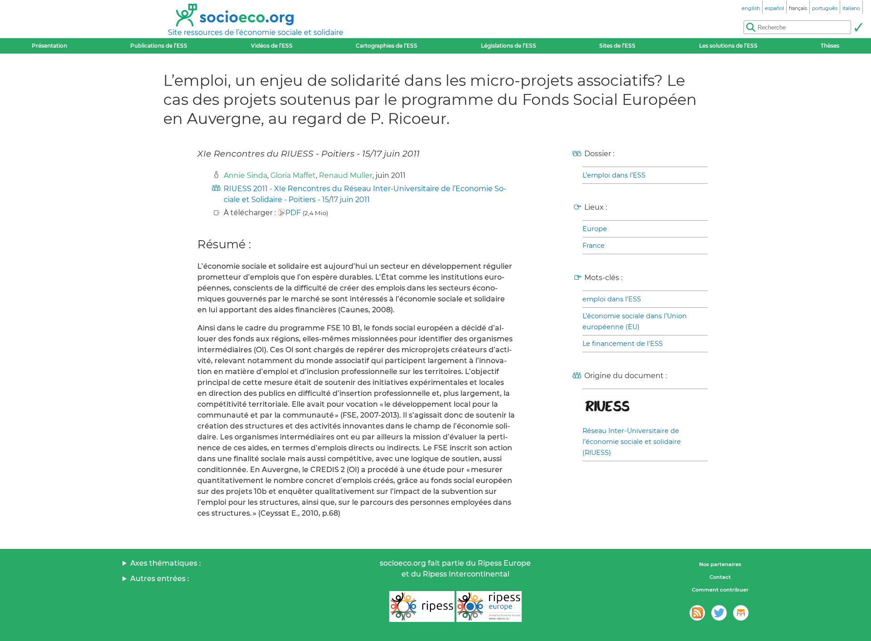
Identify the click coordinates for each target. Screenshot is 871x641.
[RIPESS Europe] (489, 606)
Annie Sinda (245, 175)
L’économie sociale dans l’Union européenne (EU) (634, 321)
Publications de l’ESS (158, 45)
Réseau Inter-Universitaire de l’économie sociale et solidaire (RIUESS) (631, 442)
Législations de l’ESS (508, 45)
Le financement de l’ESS (622, 344)
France (593, 246)
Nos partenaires (720, 564)
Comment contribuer (720, 590)
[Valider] (858, 27)
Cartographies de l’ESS (386, 45)
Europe (594, 229)
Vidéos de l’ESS (272, 45)
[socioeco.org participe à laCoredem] (741, 613)
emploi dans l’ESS (611, 299)
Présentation (49, 45)
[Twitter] (719, 613)
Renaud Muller (345, 175)
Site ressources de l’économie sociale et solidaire (255, 32)
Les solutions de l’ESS (728, 45)
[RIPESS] (422, 606)
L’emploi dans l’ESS (614, 175)
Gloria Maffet (293, 175)
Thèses (830, 45)
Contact (720, 577)
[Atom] (697, 613)
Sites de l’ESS (617, 45)
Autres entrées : (159, 578)
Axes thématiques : (165, 563)
